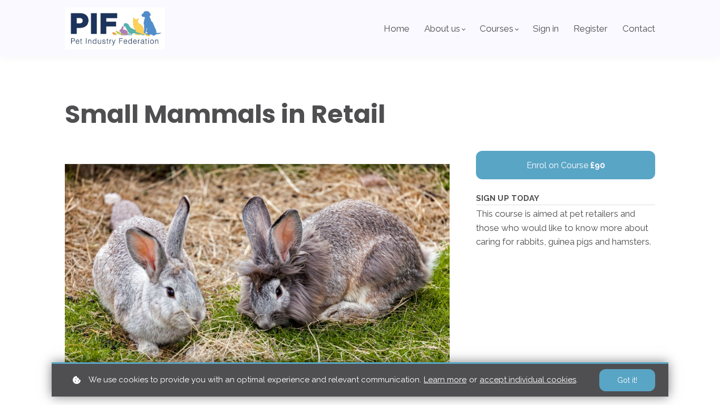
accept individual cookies (528, 379)
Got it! (627, 380)
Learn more (445, 379)
